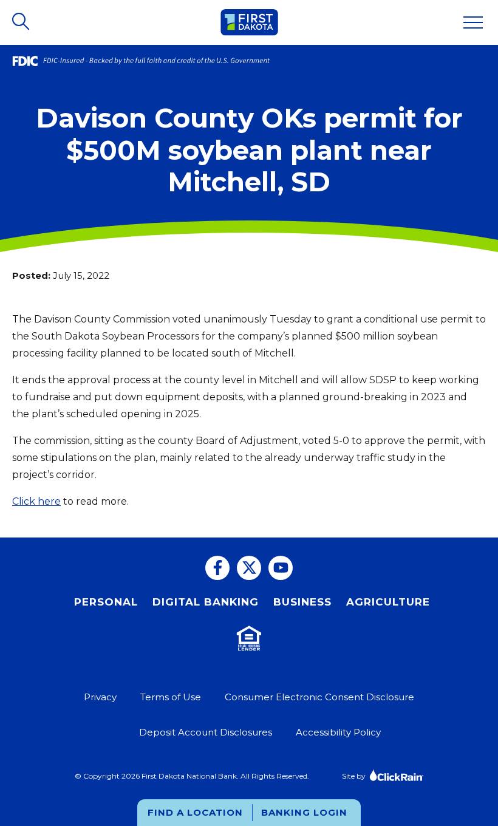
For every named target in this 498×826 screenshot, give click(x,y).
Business (302, 602)
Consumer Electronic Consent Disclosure (319, 697)
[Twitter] (249, 568)
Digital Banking (205, 602)
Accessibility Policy (338, 732)
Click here (36, 501)
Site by (354, 775)
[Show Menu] (473, 22)
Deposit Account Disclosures (205, 732)
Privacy (100, 697)
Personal (106, 602)
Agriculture (388, 602)
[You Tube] (280, 568)
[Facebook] (217, 568)
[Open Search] (22, 22)
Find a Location (195, 812)
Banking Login (304, 812)
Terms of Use (170, 697)
